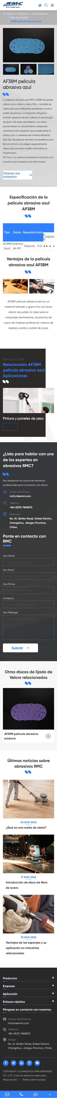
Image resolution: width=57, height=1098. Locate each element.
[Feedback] (35, 1094)
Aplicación (10, 994)
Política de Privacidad (34, 1079)
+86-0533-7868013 (21, 507)
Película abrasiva (19, 17)
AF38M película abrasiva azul (25, 21)
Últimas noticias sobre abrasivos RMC (28, 763)
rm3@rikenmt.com (20, 496)
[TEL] (21, 1094)
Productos (22, 13)
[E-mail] (7, 1094)
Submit (20, 648)
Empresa (9, 986)
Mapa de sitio (10, 1079)
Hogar (10, 13)
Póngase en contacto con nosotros (27, 1009)
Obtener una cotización (17, 175)
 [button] (6, 426)
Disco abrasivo (40, 13)
